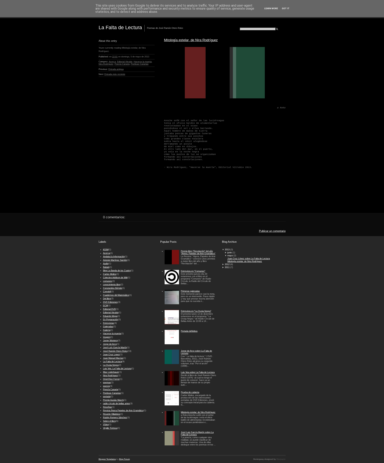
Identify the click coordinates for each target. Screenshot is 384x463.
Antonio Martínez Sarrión (115, 260)
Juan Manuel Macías (113, 358)
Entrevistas (108, 323)
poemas (107, 382)
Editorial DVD (109, 309)
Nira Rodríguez (106, 64)
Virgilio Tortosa (110, 428)
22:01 (115, 56)
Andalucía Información (114, 256)
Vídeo (106, 424)
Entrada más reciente (114, 74)
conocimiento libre (111, 284)
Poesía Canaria (122, 64)
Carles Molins (109, 274)
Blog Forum (124, 459)
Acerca (112, 61)
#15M (105, 249)
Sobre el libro (109, 421)
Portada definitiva (189, 331)
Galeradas (108, 326)
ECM (105, 305)
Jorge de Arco (110, 344)
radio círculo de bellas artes (116, 403)
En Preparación (110, 319)
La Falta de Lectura (120, 27)
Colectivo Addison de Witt (115, 277)
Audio (105, 263)
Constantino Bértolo (112, 288)
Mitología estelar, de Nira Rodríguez (191, 40)
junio (229, 252)
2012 (227, 264)
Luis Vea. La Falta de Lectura (117, 368)
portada (106, 396)
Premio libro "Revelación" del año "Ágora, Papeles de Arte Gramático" (198, 252)
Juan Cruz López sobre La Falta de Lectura (248, 258)
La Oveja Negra (110, 365)
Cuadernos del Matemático (116, 295)
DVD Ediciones (110, 302)
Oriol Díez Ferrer (111, 379)
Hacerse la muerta (143, 61)
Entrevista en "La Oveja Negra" (196, 311)
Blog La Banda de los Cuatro (117, 270)
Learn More (271, 8)
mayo (230, 255)
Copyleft (107, 291)
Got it (285, 8)
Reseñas (107, 407)
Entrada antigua (116, 69)
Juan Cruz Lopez (111, 354)
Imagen (106, 337)
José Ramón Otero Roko (115, 351)
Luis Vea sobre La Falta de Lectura (198, 372)
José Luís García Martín (115, 347)
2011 (227, 267)
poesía (106, 386)
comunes (107, 281)
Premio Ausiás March (113, 400)
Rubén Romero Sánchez (115, 417)
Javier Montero (110, 340)
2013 (227, 249)
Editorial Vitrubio (124, 61)
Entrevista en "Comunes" (193, 271)
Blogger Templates (107, 459)
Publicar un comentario (272, 231)
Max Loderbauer (111, 372)
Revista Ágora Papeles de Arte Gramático (123, 410)
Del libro (107, 298)
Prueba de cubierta (190, 392)
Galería (106, 330)
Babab (106, 267)
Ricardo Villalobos (111, 414)
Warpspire (281, 459)
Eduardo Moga (110, 316)
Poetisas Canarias (140, 64)
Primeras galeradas (190, 291)
